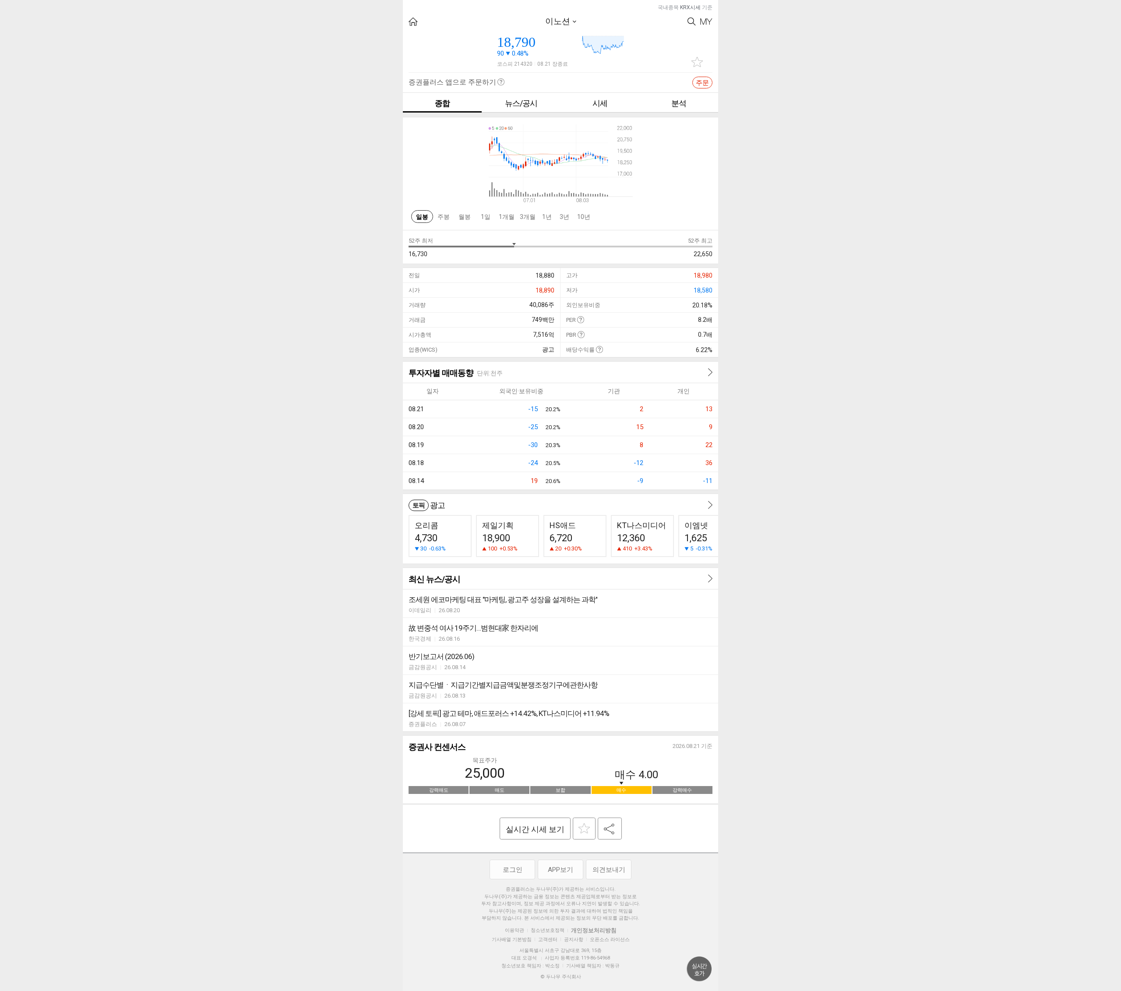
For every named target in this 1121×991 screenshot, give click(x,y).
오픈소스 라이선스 (610, 939)
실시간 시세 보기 (535, 829)
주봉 (443, 216)
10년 (583, 216)
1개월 (507, 216)
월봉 (464, 216)
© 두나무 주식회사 (560, 977)
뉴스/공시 (521, 103)
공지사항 (573, 939)
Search (691, 22)
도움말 (580, 319)
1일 (485, 216)
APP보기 (560, 870)
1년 (547, 216)
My (706, 21)
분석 (678, 103)
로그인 (512, 870)
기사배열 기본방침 (512, 939)
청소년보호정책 (547, 930)
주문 (702, 83)
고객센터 (547, 939)
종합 (442, 103)
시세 (599, 103)
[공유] (610, 828)
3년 (564, 216)
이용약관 (514, 930)
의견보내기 (608, 870)
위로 (699, 969)
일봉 (422, 216)
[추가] (584, 828)
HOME (413, 22)
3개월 (528, 216)
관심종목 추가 (697, 62)
